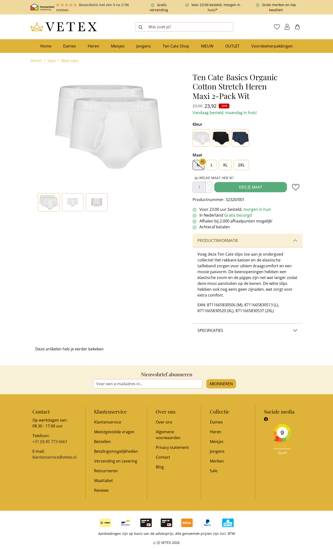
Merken (217, 461)
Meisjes (217, 441)
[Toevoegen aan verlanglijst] (296, 187)
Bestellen (102, 441)
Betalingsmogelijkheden (116, 451)
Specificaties (210, 330)
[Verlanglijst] (277, 27)
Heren (215, 431)
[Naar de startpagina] (63, 26)
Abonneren (221, 383)
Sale (213, 470)
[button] (287, 27)
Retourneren (106, 470)
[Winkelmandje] (297, 27)
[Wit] (201, 137)
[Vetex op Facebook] (266, 419)
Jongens (217, 451)
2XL (241, 165)
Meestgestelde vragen (114, 431)
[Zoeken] (141, 26)
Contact (163, 457)
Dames (216, 422)
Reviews (101, 490)
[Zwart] (220, 137)
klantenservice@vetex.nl (54, 457)
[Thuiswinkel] (42, 7)
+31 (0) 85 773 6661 (49, 441)
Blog (160, 467)
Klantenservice (107, 422)
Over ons (164, 422)
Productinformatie (217, 240)
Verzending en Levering (115, 461)
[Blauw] (240, 137)
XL (225, 165)
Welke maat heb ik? (216, 177)
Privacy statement (172, 447)
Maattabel (103, 480)
